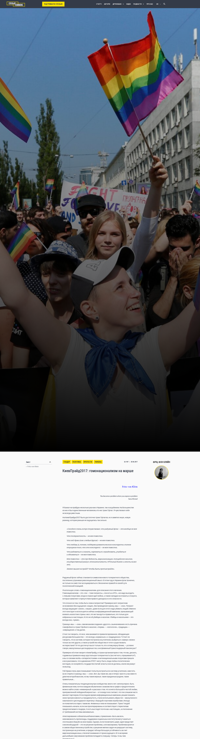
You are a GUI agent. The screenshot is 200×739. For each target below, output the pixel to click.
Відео (128, 4)
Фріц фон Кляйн (161, 462)
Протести (88, 462)
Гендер (67, 462)
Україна (98, 462)
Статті (99, 4)
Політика (76, 462)
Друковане (117, 4)
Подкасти (137, 4)
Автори (107, 4)
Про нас (150, 4)
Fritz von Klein (33, 467)
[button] (50, 462)
